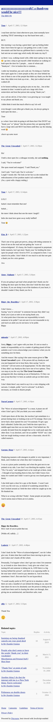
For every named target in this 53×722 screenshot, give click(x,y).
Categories (13, 708)
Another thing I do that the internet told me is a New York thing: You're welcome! (15, 680)
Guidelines (23, 708)
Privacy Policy (7, 713)
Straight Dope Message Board (13, 2)
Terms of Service (36, 708)
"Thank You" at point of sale (14, 668)
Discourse (15, 718)
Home (3, 708)
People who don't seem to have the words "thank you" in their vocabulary (15, 653)
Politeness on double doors (13, 692)
